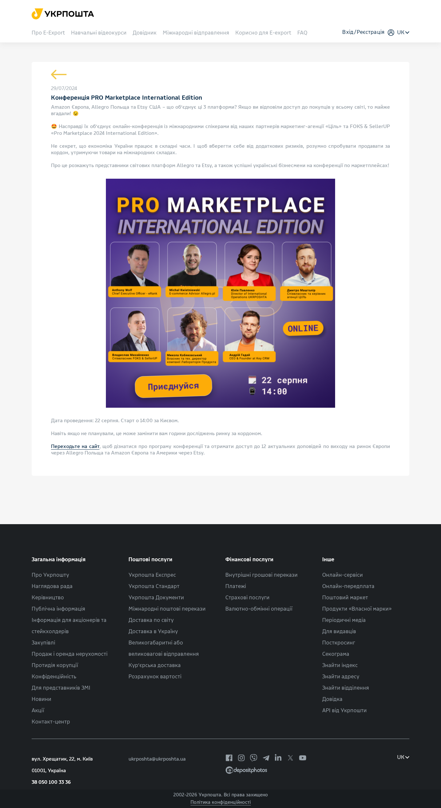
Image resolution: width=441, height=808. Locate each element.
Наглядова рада (52, 586)
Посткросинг (338, 643)
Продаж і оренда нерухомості (70, 654)
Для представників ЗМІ (61, 688)
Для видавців (339, 631)
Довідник (145, 33)
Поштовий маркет (345, 597)
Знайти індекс (340, 665)
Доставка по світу (151, 620)
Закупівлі (43, 643)
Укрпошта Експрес (152, 575)
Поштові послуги (150, 559)
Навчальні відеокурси (99, 33)
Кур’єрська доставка (154, 665)
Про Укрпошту (50, 575)
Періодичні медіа (344, 620)
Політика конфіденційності (220, 802)
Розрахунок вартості (154, 676)
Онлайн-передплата (348, 586)
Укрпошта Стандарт (153, 586)
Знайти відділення (345, 688)
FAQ (302, 33)
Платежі (235, 586)
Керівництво (48, 597)
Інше (328, 559)
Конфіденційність (54, 676)
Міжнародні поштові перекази (167, 609)
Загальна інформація (59, 559)
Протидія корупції (55, 665)
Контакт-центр (51, 722)
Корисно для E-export (263, 33)
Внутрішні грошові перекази (261, 575)
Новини (41, 699)
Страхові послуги (247, 597)
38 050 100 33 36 (51, 782)
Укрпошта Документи (156, 597)
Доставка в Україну (153, 631)
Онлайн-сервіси (342, 575)
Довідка (332, 699)
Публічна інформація (58, 609)
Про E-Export (48, 33)
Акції (38, 710)
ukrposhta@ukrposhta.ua (157, 759)
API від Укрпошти (344, 710)
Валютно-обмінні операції (258, 609)
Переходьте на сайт (75, 446)
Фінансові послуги (249, 559)
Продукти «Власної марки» (357, 609)
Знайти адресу (340, 676)
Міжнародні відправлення (196, 33)
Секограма (335, 654)
